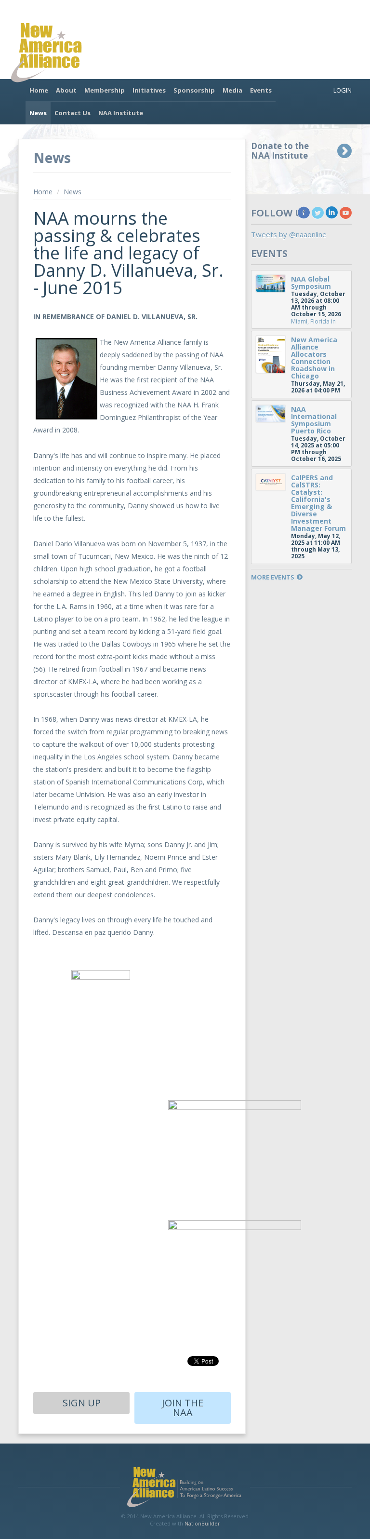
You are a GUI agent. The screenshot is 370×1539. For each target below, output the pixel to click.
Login (342, 90)
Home (38, 90)
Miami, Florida (310, 321)
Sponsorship (194, 90)
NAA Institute (120, 112)
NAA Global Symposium (311, 282)
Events (261, 90)
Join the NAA (182, 1407)
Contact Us (72, 112)
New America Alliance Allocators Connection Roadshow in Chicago (314, 357)
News (38, 112)
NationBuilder (202, 1523)
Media (232, 90)
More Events (272, 577)
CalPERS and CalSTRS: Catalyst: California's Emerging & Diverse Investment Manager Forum (318, 503)
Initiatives (149, 90)
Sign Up (82, 1402)
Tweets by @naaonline (289, 234)
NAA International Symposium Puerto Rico (314, 420)
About (66, 90)
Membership (104, 90)
